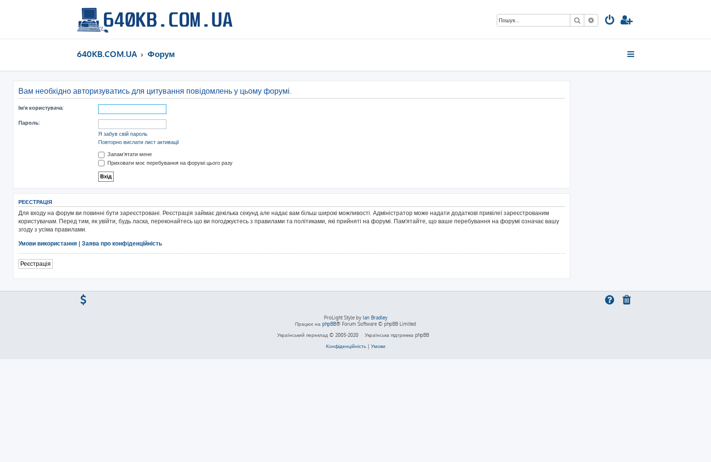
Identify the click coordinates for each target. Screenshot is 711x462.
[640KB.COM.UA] (155, 19)
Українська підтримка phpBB (397, 335)
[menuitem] (610, 21)
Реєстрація (35, 263)
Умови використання (47, 243)
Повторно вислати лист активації (138, 142)
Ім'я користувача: (40, 107)
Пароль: (29, 122)
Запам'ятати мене (129, 154)
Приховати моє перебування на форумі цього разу (169, 162)
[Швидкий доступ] (631, 54)
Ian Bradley (375, 317)
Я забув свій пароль (123, 133)
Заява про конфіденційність (122, 243)
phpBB (329, 324)
